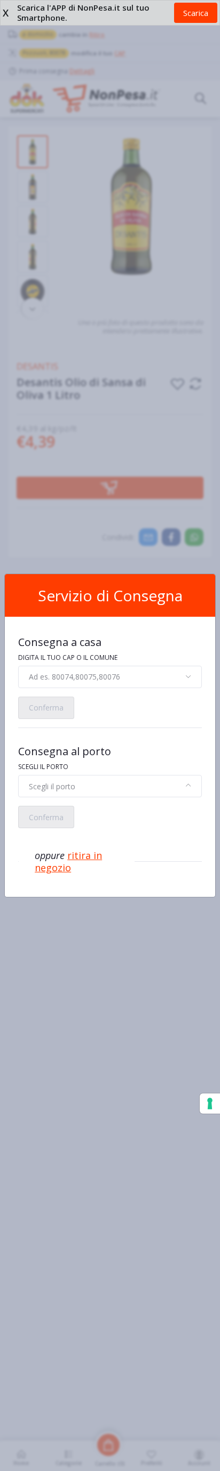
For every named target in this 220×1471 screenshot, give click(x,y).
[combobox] (110, 677)
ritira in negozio (68, 861)
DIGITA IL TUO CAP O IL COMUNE (67, 657)
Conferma (46, 707)
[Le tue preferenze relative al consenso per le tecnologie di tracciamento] (210, 1103)
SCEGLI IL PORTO (43, 767)
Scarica (195, 12)
